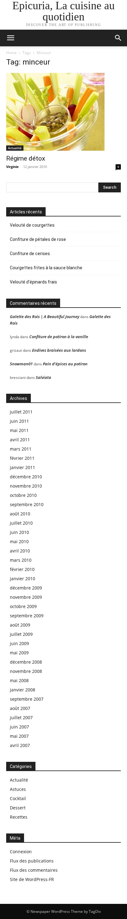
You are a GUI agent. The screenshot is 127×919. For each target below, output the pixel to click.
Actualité (15, 148)
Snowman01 (21, 364)
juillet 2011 (21, 412)
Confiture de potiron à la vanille (58, 336)
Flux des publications (32, 861)
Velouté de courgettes (32, 225)
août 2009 (20, 625)
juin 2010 (19, 532)
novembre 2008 (26, 671)
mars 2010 (20, 560)
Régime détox (25, 158)
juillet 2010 (21, 523)
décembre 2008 (26, 662)
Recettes (18, 817)
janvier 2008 (22, 690)
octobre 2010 (23, 495)
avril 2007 (20, 745)
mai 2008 (19, 680)
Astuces (18, 789)
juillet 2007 (21, 717)
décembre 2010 (26, 477)
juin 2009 (19, 643)
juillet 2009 (21, 634)
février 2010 (22, 569)
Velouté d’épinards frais (33, 281)
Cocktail (18, 798)
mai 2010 (19, 541)
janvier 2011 (22, 467)
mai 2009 (19, 653)
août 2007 (20, 708)
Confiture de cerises (30, 253)
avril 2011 (20, 440)
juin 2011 (19, 421)
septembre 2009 (26, 616)
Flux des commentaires (34, 870)
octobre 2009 (23, 606)
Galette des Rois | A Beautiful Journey (44, 316)
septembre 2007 (26, 699)
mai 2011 (19, 430)
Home (11, 52)
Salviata (43, 377)
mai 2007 (19, 736)
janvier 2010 (22, 578)
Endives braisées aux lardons (59, 350)
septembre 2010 (26, 504)
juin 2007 (19, 727)
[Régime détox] (63, 112)
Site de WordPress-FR (32, 879)
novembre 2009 (26, 597)
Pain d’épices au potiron (65, 364)
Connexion (21, 851)
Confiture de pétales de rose (38, 239)
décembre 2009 (26, 588)
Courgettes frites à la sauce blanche (46, 267)
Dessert (18, 808)
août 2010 (20, 514)
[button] (118, 38)
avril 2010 (20, 551)
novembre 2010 (26, 486)
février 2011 (22, 458)
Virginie (12, 166)
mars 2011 (20, 449)
